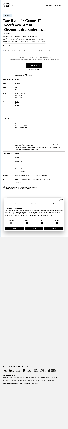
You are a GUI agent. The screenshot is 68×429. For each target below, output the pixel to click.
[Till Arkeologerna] (5, 370)
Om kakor (5, 383)
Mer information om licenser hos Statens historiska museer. (18, 188)
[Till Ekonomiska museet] (11, 370)
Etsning (17, 101)
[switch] (26, 223)
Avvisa (14, 228)
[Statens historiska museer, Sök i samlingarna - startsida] (8, 5)
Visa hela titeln (6, 33)
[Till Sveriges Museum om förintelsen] (52, 370)
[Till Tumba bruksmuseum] (43, 370)
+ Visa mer (22, 171)
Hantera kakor (11, 383)
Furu (16, 89)
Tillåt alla (53, 228)
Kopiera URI (19, 182)
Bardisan (17, 79)
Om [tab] (54, 203)
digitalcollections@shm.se (17, 386)
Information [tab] (34, 203)
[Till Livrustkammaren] (29, 370)
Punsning (17, 103)
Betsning (17, 105)
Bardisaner (17, 83)
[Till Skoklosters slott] (36, 370)
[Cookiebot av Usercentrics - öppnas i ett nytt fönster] (57, 200)
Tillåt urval (34, 228)
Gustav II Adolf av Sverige (21, 118)
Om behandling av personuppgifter (23, 383)
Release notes (34, 383)
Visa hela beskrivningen (8, 45)
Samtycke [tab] (14, 203)
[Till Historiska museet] (24, 370)
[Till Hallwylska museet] (18, 370)
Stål (16, 87)
